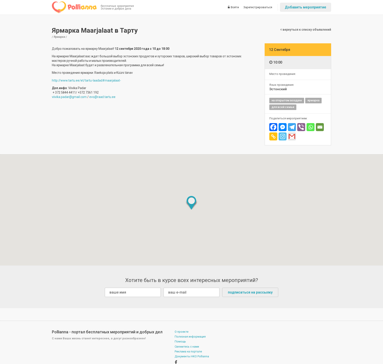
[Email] (320, 127)
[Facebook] (273, 127)
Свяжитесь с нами (187, 346)
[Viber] (301, 127)
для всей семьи (283, 107)
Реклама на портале (188, 351)
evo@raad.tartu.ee (102, 97)
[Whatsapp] (311, 127)
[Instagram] (283, 136)
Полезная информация (190, 336)
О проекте (181, 331)
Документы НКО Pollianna (192, 356)
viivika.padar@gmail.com (69, 97)
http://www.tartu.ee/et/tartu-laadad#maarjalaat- (86, 80)
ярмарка (313, 100)
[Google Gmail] (292, 136)
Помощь (180, 341)
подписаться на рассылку (250, 292)
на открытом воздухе (287, 100)
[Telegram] (292, 127)
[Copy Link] (273, 136)
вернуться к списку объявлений (306, 29)
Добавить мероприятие (305, 7)
